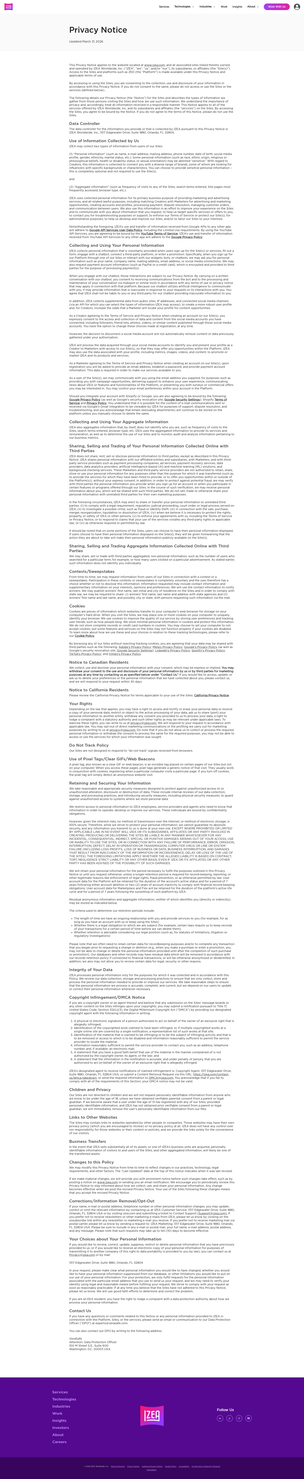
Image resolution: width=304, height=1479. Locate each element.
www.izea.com (107, 1182)
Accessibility (184, 1466)
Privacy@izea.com (82, 1255)
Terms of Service (118, 1466)
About (57, 1435)
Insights (59, 1421)
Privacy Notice (133, 1466)
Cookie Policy (171, 1466)
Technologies (64, 1399)
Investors (60, 1428)
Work (57, 1413)
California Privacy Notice (152, 1466)
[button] (184, 7)
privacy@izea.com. (143, 723)
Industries (61, 1406)
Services (60, 1392)
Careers (59, 1442)
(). (212, 1213)
